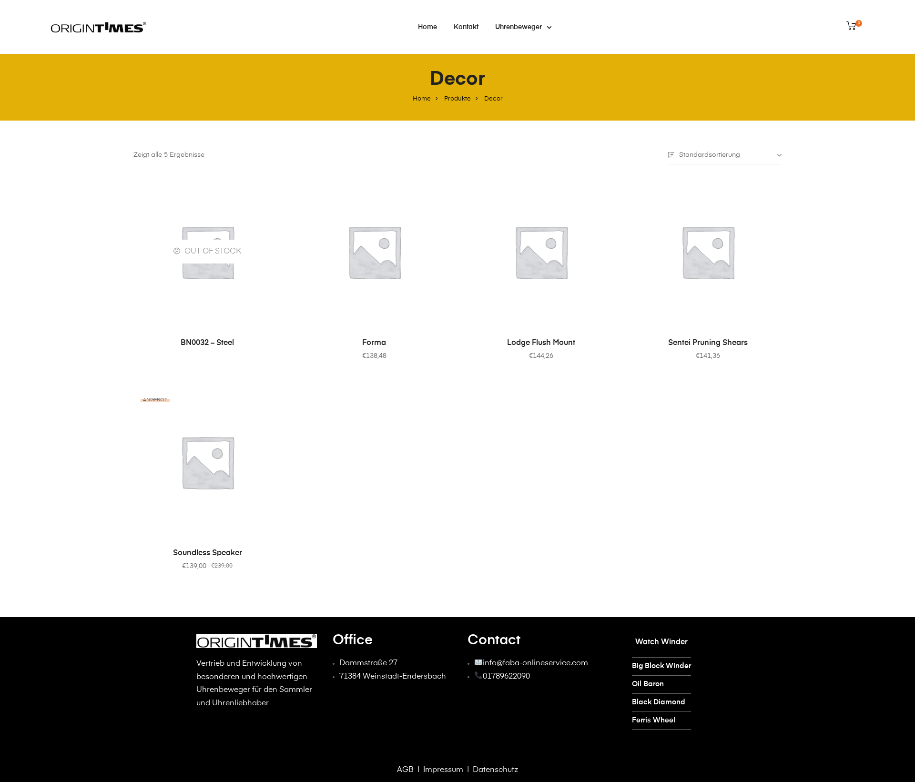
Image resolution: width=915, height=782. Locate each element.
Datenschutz (495, 770)
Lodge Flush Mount (541, 343)
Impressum (442, 770)
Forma (374, 343)
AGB (405, 770)
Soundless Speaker (207, 553)
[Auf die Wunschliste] (269, 189)
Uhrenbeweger (518, 27)
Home (427, 27)
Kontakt (466, 27)
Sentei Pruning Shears (708, 343)
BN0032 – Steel (207, 343)
